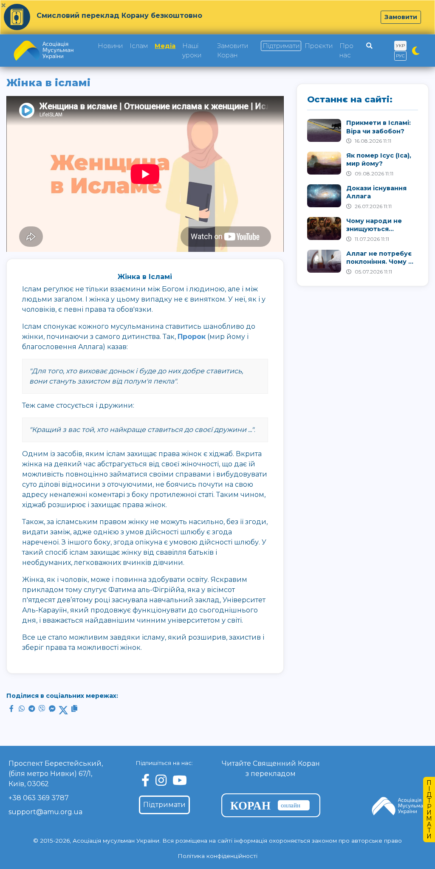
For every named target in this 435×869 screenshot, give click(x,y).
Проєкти (319, 46)
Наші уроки (191, 50)
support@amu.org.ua (45, 812)
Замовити (400, 17)
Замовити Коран (232, 50)
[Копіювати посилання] (74, 708)
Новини (110, 46)
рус (400, 56)
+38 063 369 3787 (38, 798)
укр (400, 45)
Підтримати (281, 46)
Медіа (165, 46)
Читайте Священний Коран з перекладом (271, 768)
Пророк (192, 337)
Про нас (346, 50)
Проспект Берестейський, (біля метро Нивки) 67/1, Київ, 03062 (55, 773)
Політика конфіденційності (217, 855)
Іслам (139, 46)
